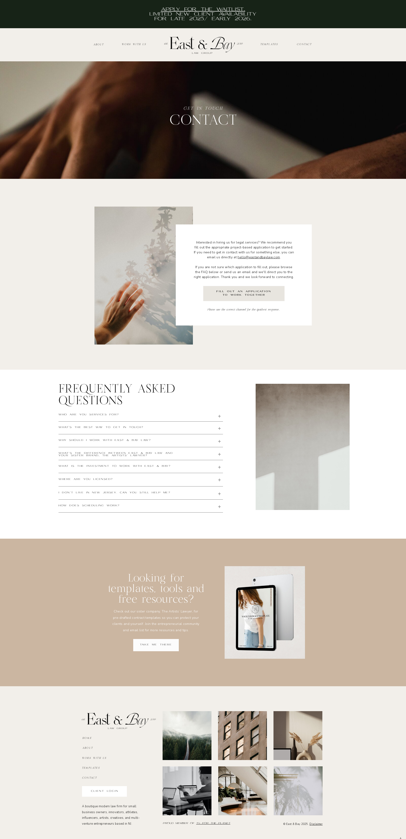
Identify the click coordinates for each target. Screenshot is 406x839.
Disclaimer (316, 824)
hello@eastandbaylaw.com (259, 257)
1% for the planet (213, 823)
